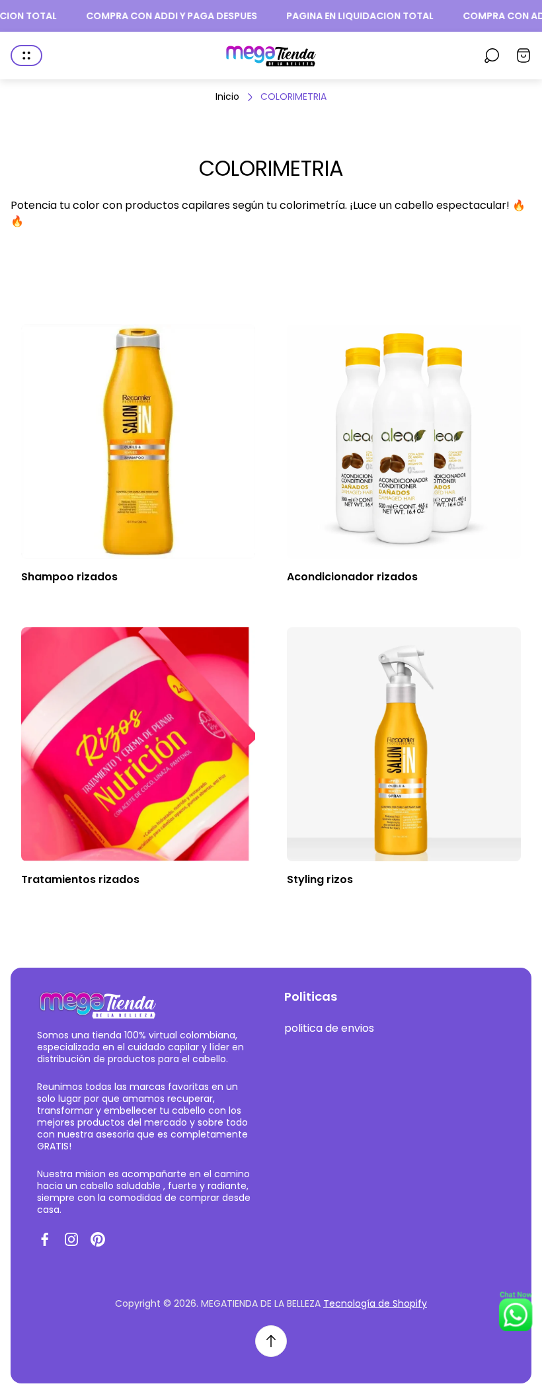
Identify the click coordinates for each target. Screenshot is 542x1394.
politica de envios (329, 1028)
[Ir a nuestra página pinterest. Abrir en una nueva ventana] (98, 1239)
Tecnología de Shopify (375, 1303)
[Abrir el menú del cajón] (26, 55)
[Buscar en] (491, 55)
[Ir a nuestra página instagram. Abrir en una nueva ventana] (71, 1239)
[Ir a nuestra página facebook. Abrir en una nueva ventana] (45, 1239)
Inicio (227, 97)
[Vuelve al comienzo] (271, 1341)
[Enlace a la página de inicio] (96, 1004)
